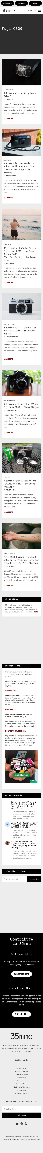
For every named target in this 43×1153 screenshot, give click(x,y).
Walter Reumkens (19, 842)
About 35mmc (21, 1068)
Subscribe (21, 3)
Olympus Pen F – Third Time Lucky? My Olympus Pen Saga (24, 825)
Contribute (7, 3)
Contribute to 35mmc (21, 1075)
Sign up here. (11, 709)
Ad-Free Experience (21, 1071)
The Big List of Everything (22, 1087)
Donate (35, 3)
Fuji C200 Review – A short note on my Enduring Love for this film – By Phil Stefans (21, 560)
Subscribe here (21, 974)
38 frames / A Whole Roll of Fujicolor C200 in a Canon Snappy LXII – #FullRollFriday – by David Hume (21, 254)
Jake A (14, 823)
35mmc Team (21, 1078)
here (36, 612)
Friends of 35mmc (21, 1084)
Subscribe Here (21, 53)
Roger (14, 802)
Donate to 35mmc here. (15, 731)
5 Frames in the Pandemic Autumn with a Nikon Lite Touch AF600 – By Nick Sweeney (19, 168)
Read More (8, 118)
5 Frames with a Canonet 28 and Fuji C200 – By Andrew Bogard (20, 331)
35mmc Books (21, 1081)
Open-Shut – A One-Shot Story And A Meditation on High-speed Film (23, 805)
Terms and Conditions (22, 1093)
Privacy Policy (21, 1090)
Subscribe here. (12, 691)
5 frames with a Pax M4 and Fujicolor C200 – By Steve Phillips (20, 484)
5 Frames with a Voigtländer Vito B (21, 94)
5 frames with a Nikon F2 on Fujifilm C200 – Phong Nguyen (21, 405)
